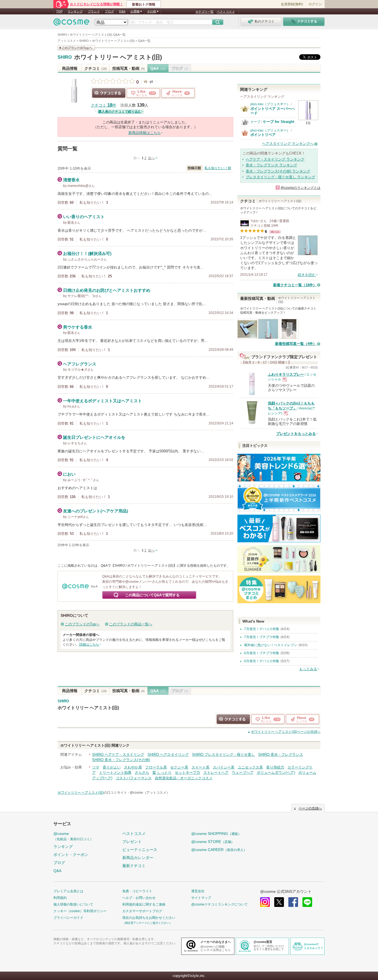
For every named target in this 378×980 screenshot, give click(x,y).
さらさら (142, 772)
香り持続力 (275, 767)
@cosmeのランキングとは (300, 188)
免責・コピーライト (137, 891)
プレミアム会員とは (68, 891)
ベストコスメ (226, 11)
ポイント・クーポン (70, 854)
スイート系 (200, 767)
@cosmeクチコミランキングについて (219, 904)
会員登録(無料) (292, 4)
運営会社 (197, 891)
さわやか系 (133, 767)
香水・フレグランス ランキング (271, 165)
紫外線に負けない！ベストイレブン (270, 645)
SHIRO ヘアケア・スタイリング (118, 754)
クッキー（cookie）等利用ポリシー (80, 911)
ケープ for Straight (278, 122)
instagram (265, 902)
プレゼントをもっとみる (296, 434)
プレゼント (132, 841)
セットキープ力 (187, 772)
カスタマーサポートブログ (142, 911)
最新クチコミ (134, 865)
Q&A (122, 11)
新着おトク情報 (143, 4)
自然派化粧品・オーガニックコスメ (184, 778)
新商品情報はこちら (144, 133)
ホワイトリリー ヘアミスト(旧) (118, 57)
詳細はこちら (89, 644)
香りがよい (112, 767)
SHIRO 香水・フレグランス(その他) (121, 760)
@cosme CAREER (219, 849)
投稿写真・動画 (128, 68)
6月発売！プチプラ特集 (261, 653)
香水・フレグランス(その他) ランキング (278, 171)
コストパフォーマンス (134, 778)
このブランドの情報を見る (76, 47)
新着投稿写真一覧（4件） (296, 344)
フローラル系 (156, 767)
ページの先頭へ (285, 732)
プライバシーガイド (68, 918)
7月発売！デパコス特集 (261, 629)
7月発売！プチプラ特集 (261, 637)
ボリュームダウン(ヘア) (276, 772)
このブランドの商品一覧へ (130, 624)
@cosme (73, 836)
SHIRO (65, 57)
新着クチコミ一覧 (295, 285)
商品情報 (69, 68)
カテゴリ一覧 (204, 11)
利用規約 (60, 898)
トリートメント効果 (115, 772)
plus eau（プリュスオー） (270, 104)
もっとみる (308, 669)
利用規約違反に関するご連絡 (143, 904)
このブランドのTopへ (82, 624)
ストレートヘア (216, 772)
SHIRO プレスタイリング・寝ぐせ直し (223, 754)
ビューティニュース (139, 849)
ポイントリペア (263, 135)
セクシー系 (179, 767)
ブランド (94, 11)
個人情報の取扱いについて (73, 904)
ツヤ (95, 767)
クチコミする (108, 93)
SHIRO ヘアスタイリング (168, 754)
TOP (59, 11)
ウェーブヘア (242, 772)
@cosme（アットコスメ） (150, 793)
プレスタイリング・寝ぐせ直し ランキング (280, 177)
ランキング (75, 11)
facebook (293, 902)
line (307, 902)
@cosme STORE (212, 841)
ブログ (109, 11)
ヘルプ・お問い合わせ (139, 898)
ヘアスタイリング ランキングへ (288, 143)
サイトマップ (201, 898)
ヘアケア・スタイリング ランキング (275, 159)
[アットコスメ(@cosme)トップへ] (71, 23)
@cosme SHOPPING (216, 833)
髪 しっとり (162, 772)
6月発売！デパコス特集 (261, 661)
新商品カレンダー (137, 857)
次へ (151, 158)
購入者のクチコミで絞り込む (119, 112)
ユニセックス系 (250, 767)
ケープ (255, 122)
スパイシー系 (223, 767)
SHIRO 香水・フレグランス (280, 754)
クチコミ (95, 68)
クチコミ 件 (103, 105)
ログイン (315, 4)
